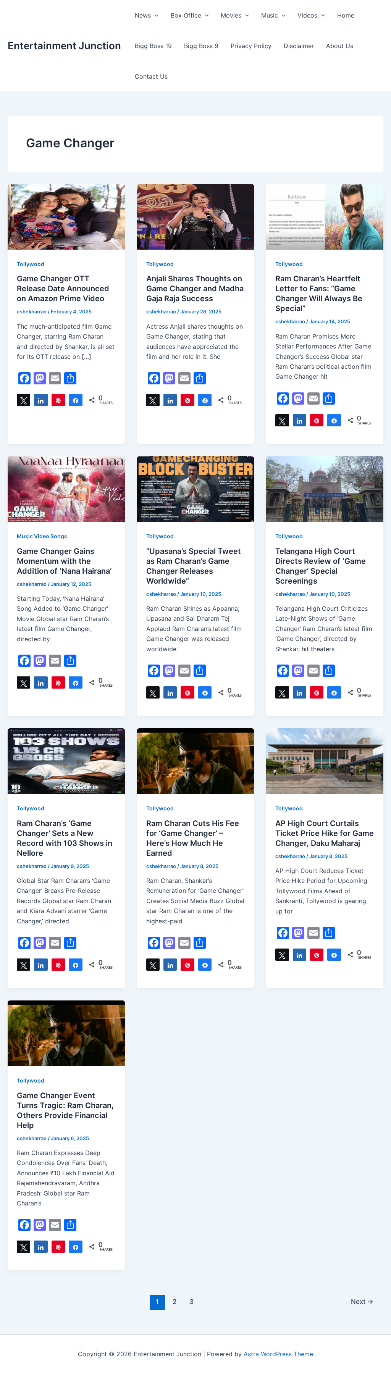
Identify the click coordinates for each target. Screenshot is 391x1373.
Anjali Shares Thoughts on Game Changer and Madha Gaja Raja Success (195, 288)
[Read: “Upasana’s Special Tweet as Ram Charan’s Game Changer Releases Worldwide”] (195, 488)
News (143, 15)
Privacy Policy (251, 46)
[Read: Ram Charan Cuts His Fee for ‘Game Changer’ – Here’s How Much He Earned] (195, 760)
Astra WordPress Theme (278, 1354)
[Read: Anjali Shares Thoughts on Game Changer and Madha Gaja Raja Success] (195, 216)
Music (269, 15)
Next (362, 1301)
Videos (307, 15)
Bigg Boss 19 (153, 46)
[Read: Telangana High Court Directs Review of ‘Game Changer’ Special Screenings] (324, 488)
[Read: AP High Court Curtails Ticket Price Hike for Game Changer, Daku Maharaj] (324, 760)
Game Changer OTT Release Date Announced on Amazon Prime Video (63, 288)
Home (345, 15)
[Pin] (58, 400)
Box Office (186, 15)
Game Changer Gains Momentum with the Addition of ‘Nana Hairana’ (64, 561)
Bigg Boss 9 (201, 46)
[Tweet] (23, 400)
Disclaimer (299, 46)
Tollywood (30, 264)
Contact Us (151, 76)
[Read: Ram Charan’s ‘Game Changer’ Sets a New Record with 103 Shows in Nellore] (66, 760)
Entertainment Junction (64, 46)
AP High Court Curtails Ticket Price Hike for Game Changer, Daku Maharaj (324, 833)
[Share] (40, 400)
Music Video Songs (42, 536)
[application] (154, 15)
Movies (231, 15)
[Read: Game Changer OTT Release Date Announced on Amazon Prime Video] (66, 216)
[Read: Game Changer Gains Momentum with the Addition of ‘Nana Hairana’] (66, 488)
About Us (339, 46)
